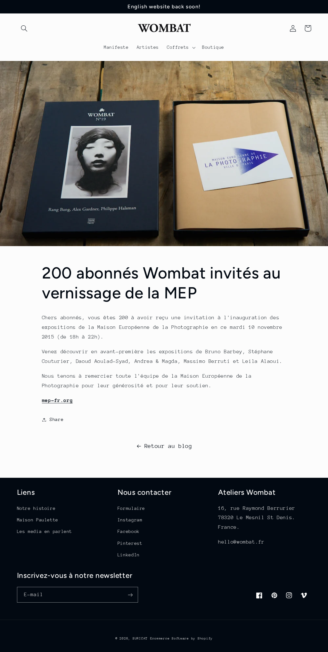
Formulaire (131, 508)
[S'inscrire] (130, 595)
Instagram (130, 519)
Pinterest (130, 543)
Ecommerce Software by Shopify (181, 638)
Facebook (129, 531)
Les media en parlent (44, 531)
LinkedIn (129, 554)
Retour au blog (168, 446)
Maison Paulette (37, 519)
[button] (24, 28)
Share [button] (56, 419)
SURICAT (140, 638)
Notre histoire (36, 508)
